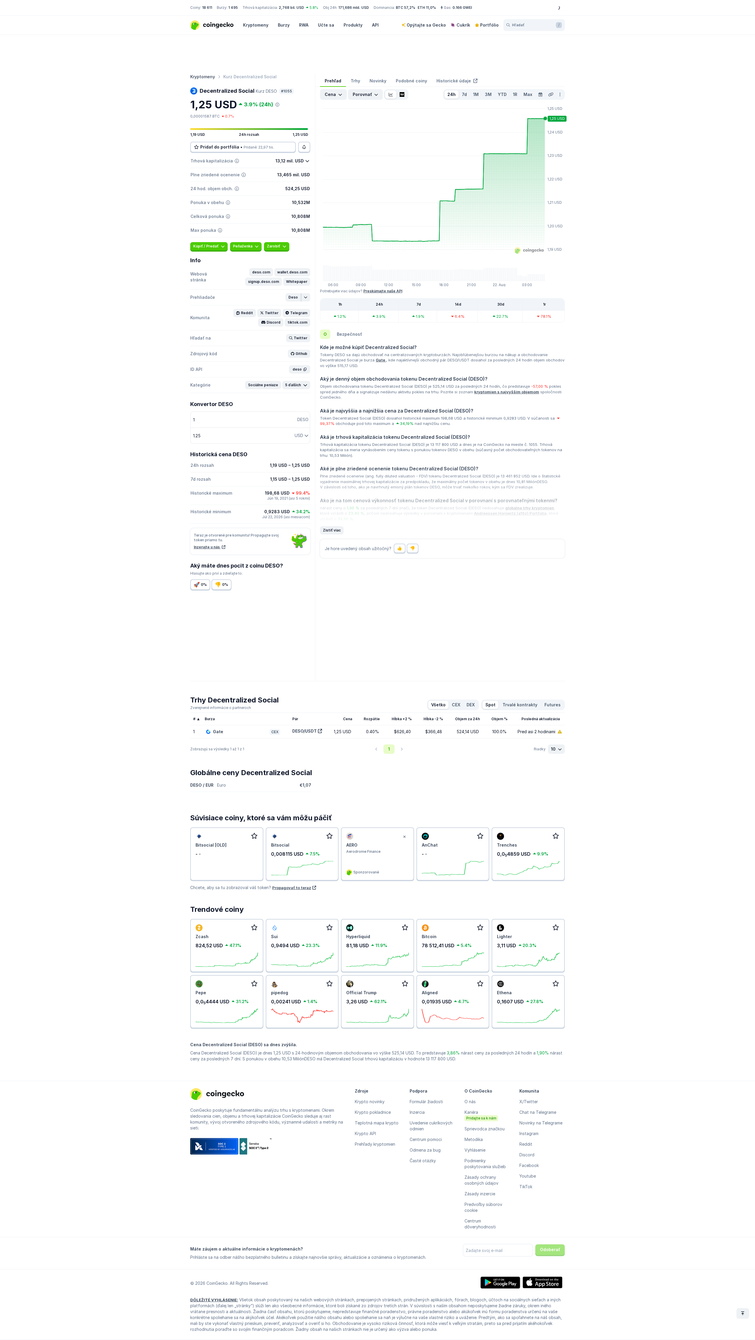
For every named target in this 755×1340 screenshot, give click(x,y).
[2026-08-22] (540, 94)
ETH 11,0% (427, 7)
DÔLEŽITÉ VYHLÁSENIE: (214, 1299)
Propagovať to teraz (291, 887)
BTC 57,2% (405, 7)
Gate (381, 360)
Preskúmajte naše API (382, 291)
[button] (261, 272)
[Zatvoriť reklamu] (405, 837)
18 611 (207, 7)
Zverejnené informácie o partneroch (220, 707)
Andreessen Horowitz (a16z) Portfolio (510, 513)
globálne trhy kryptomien (529, 508)
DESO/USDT (304, 730)
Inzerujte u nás (207, 547)
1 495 (233, 7)
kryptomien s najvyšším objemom (506, 391)
